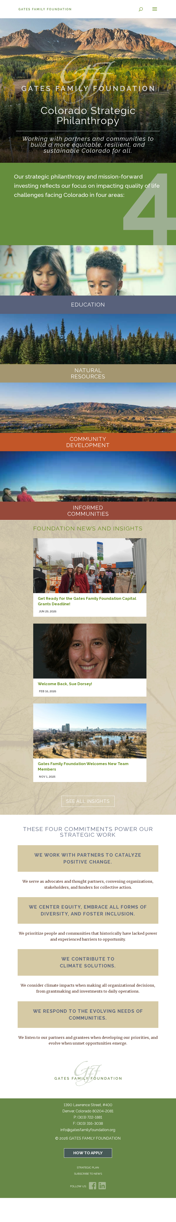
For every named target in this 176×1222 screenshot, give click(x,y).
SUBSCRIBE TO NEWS (88, 1173)
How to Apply (88, 1153)
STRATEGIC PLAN (88, 1167)
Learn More (88, 299)
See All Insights (88, 801)
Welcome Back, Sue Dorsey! (65, 684)
